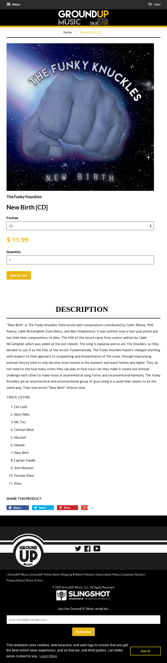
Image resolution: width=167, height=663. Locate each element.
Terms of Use (33, 580)
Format (12, 217)
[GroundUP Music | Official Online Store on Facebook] (87, 550)
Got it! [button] (145, 651)
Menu (16, 4)
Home (67, 32)
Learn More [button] (48, 656)
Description (82, 309)
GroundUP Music (18, 574)
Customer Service (133, 574)
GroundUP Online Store (44, 574)
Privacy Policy (15, 580)
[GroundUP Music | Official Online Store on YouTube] (97, 550)
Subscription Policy (108, 574)
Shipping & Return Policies (77, 574)
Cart (157, 4)
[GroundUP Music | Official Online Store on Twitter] (78, 550)
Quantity (13, 251)
